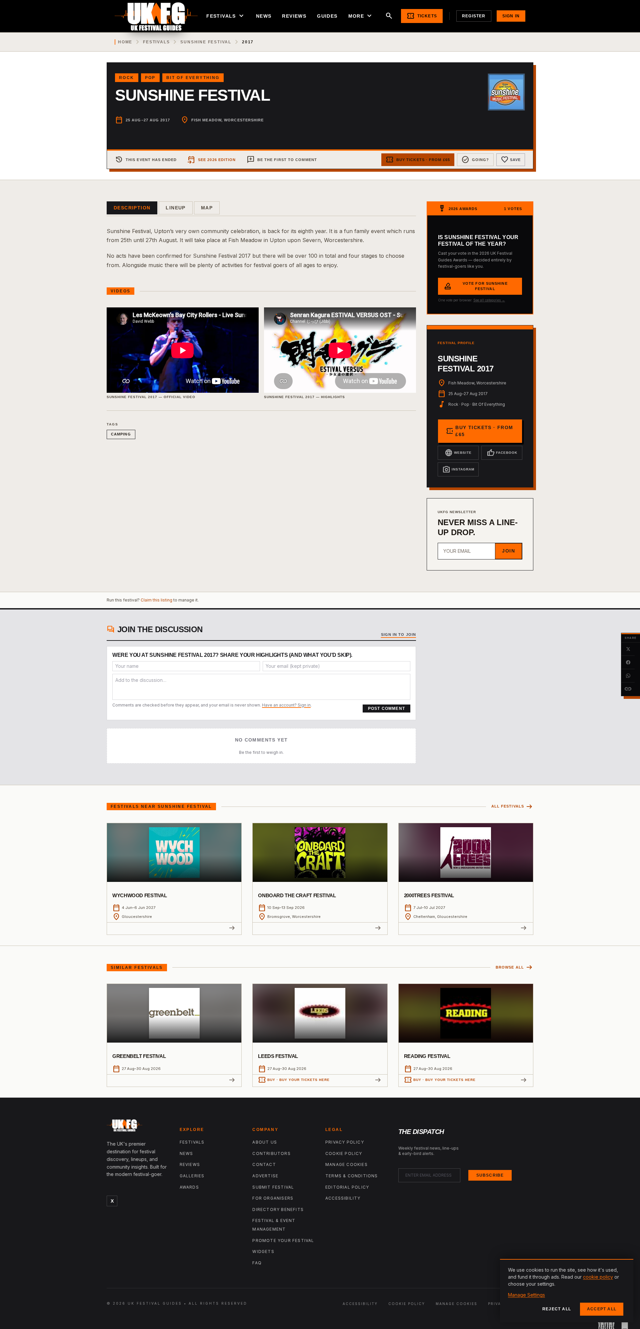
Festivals (225, 16)
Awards (189, 1187)
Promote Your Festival (283, 1240)
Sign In (511, 16)
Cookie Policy (343, 1153)
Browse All (514, 967)
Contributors (271, 1153)
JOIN (508, 550)
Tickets (422, 16)
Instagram (458, 469)
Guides (327, 16)
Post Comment (386, 708)
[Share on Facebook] (628, 662)
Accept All (601, 1309)
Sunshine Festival (205, 42)
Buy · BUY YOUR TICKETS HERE (294, 1080)
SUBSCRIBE (490, 1175)
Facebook (502, 452)
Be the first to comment (282, 160)
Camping (121, 434)
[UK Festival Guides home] (138, 1127)
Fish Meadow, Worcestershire (227, 120)
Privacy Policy (344, 1142)
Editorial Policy (347, 1187)
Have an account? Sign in (286, 705)
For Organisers (272, 1198)
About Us (264, 1142)
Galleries (192, 1175)
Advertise (265, 1175)
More (361, 16)
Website (458, 452)
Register (474, 16)
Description (132, 207)
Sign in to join (398, 634)
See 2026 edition (211, 160)
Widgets (263, 1251)
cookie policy (598, 1277)
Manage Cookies (346, 1164)
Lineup (175, 207)
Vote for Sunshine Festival (476, 286)
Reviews (294, 16)
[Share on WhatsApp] (628, 676)
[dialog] (566, 1290)
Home (125, 42)
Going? (475, 159)
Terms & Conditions (351, 1175)
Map (207, 207)
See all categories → (489, 300)
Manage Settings (526, 1295)
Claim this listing (156, 599)
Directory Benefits (278, 1209)
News (264, 16)
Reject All (556, 1309)
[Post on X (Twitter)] (628, 649)
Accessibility (343, 1198)
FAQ (257, 1262)
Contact (264, 1164)
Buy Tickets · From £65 (418, 159)
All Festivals (512, 807)
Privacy (497, 1304)
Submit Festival (273, 1187)
